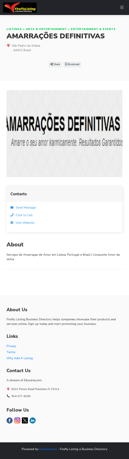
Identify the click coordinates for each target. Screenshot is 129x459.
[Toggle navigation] (122, 7)
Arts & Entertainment (46, 29)
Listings (14, 29)
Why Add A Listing (20, 358)
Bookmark (73, 64)
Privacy (11, 346)
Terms (11, 352)
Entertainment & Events (93, 29)
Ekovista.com (48, 449)
